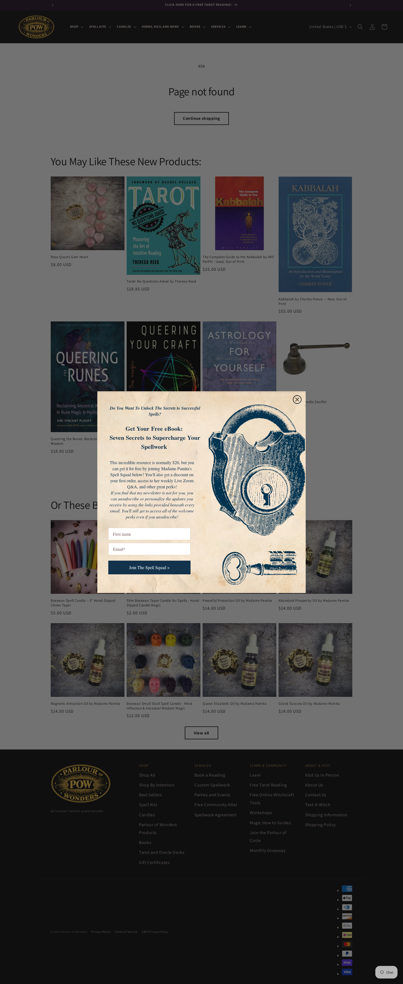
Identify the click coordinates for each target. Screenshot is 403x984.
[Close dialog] (297, 399)
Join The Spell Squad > (149, 567)
